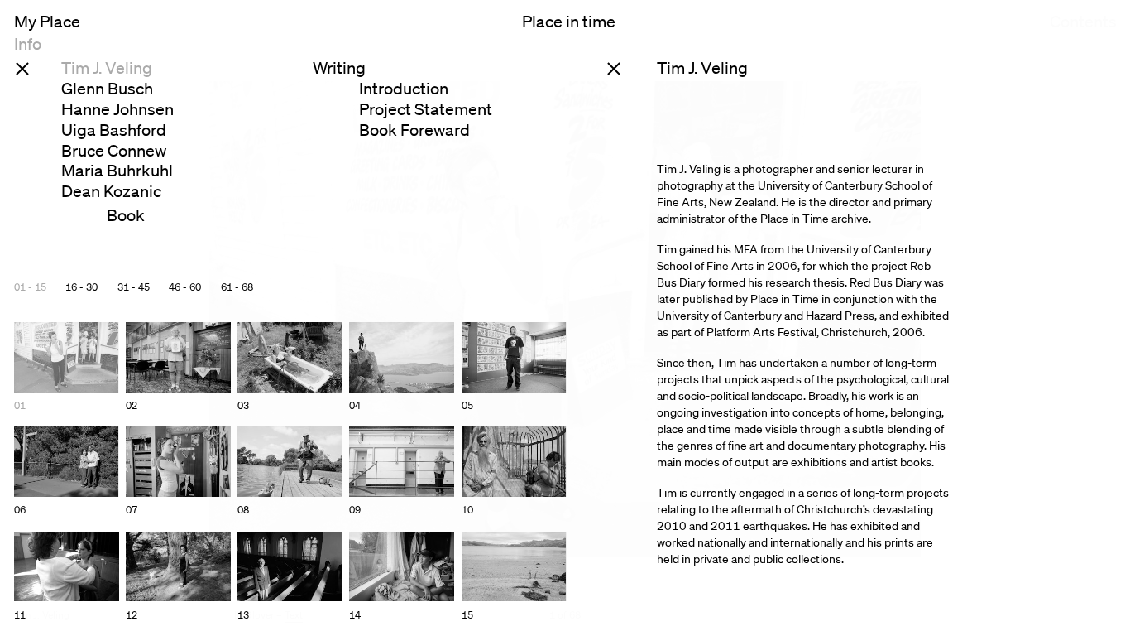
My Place (47, 22)
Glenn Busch (107, 89)
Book (126, 215)
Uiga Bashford (113, 130)
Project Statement (425, 109)
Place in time (568, 22)
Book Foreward (414, 130)
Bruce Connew (113, 151)
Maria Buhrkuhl (117, 171)
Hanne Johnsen (117, 109)
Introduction (403, 89)
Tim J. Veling (106, 68)
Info (27, 44)
